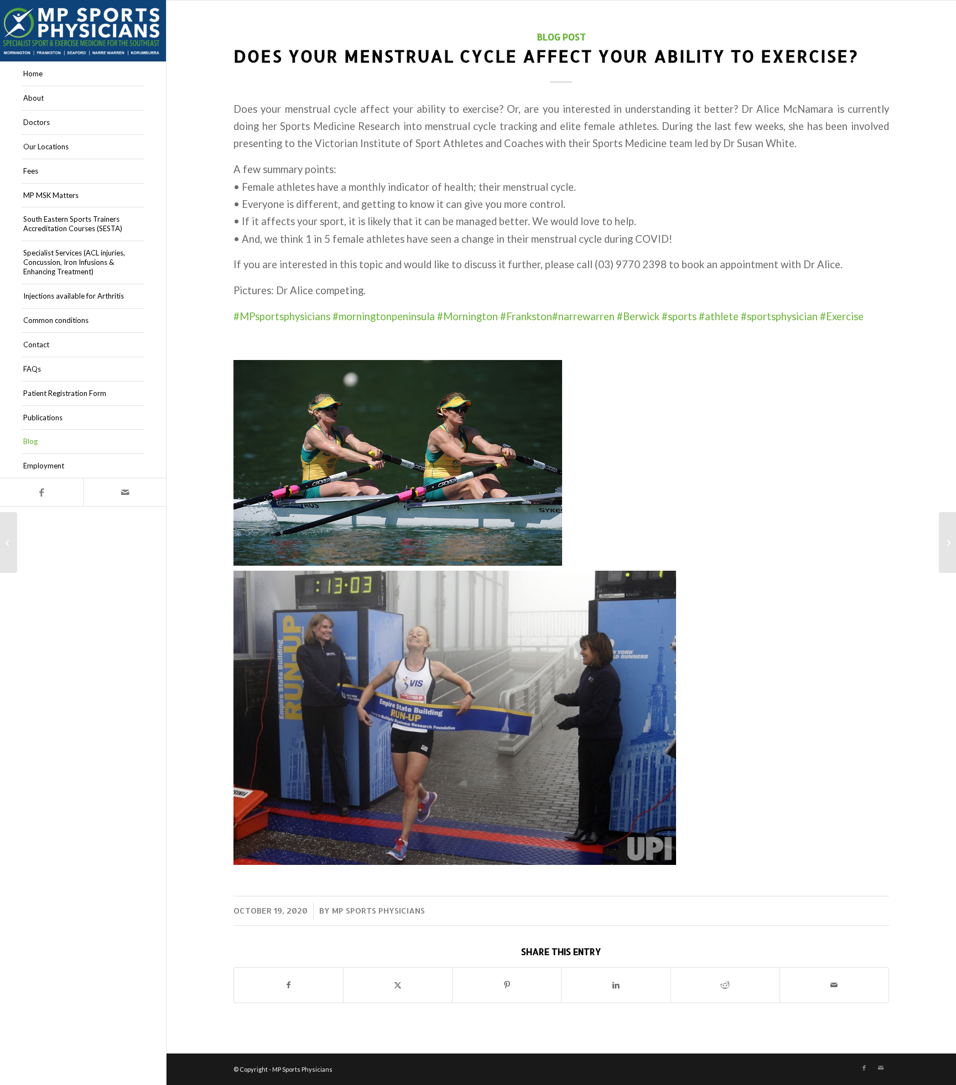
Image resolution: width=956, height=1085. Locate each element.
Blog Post (561, 37)
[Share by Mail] (834, 985)
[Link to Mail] (124, 492)
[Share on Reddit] (725, 985)
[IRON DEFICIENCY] (8, 542)
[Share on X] (398, 985)
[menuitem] (83, 74)
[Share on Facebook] (288, 985)
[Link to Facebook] (41, 492)
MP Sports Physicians (378, 910)
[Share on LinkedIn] (616, 985)
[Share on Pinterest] (507, 985)
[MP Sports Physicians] (83, 30)
